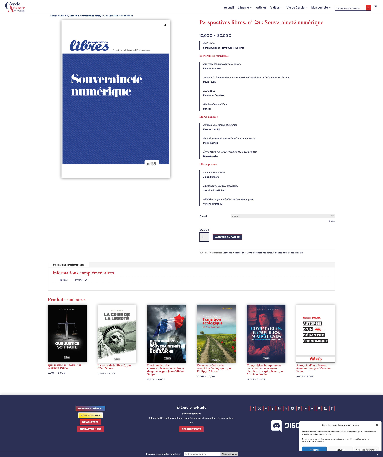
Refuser (340, 450)
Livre (249, 253)
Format (203, 216)
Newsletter (90, 422)
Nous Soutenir (90, 415)
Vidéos (275, 8)
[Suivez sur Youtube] (266, 408)
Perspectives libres (262, 253)
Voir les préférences (366, 450)
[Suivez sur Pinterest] (299, 408)
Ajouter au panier (227, 237)
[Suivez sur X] (259, 408)
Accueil (229, 8)
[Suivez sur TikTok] (272, 408)
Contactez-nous (90, 429)
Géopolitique (239, 253)
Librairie (243, 8)
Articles (261, 8)
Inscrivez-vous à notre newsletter (163, 454)
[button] (377, 425)
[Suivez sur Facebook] (253, 408)
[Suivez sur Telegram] (312, 408)
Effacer (332, 221)
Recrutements (191, 429)
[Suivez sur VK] (305, 408)
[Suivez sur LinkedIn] (279, 408)
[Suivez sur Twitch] (332, 408)
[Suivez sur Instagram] (292, 408)
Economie (74, 16)
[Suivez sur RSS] (325, 408)
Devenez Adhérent (90, 408)
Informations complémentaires (68, 265)
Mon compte (319, 8)
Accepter (314, 450)
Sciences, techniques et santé (288, 253)
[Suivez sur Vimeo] (319, 408)
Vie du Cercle (295, 8)
